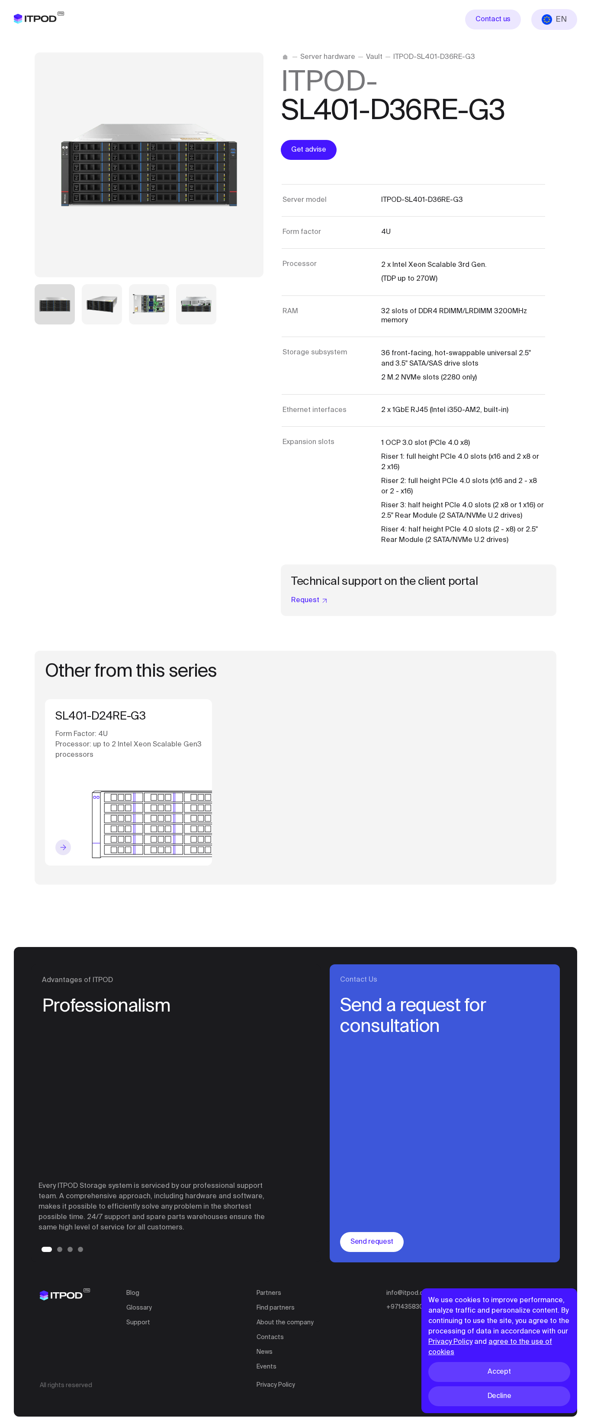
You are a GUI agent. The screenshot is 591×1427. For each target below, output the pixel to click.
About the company (285, 1323)
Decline (499, 1396)
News (265, 1352)
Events (266, 1367)
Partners (269, 1293)
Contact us (493, 19)
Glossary (139, 1308)
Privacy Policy (276, 1385)
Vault (374, 57)
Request (305, 600)
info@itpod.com (409, 1293)
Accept (499, 1372)
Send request (371, 1242)
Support (138, 1323)
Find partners (276, 1308)
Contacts (270, 1337)
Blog (132, 1293)
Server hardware (327, 57)
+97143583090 (409, 1307)
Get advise (308, 149)
